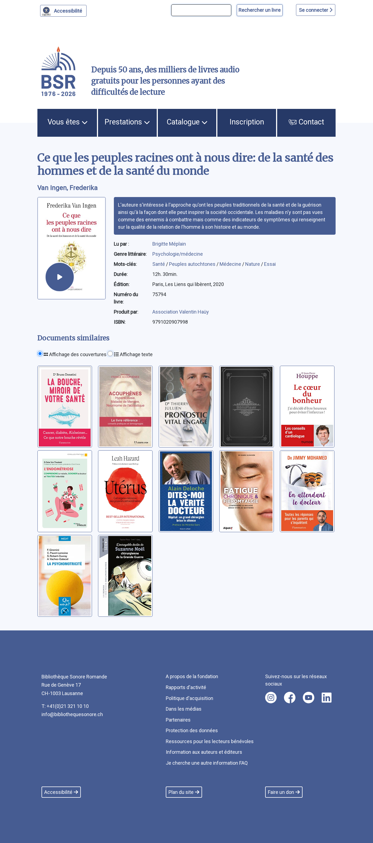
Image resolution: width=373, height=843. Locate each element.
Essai (270, 264)
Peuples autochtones (193, 264)
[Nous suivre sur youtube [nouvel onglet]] (308, 697)
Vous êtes (65, 122)
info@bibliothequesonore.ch (72, 714)
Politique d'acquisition (189, 698)
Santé (159, 264)
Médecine (231, 264)
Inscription (247, 122)
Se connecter (314, 10)
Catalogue (184, 122)
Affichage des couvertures (77, 354)
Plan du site (181, 792)
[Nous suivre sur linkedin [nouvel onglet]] (327, 697)
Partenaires (178, 720)
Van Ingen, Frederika (67, 188)
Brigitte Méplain (169, 244)
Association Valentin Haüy (180, 312)
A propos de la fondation (192, 676)
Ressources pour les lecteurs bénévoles (210, 741)
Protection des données (192, 730)
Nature (253, 264)
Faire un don (281, 792)
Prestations (124, 122)
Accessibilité (68, 11)
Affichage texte (136, 354)
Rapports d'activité (186, 687)
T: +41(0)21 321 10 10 (65, 706)
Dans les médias (184, 709)
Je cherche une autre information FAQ (207, 763)
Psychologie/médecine (177, 254)
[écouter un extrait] (60, 277)
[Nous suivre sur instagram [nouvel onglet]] (271, 697)
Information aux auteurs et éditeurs (204, 752)
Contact (310, 122)
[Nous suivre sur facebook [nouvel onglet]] (289, 697)
